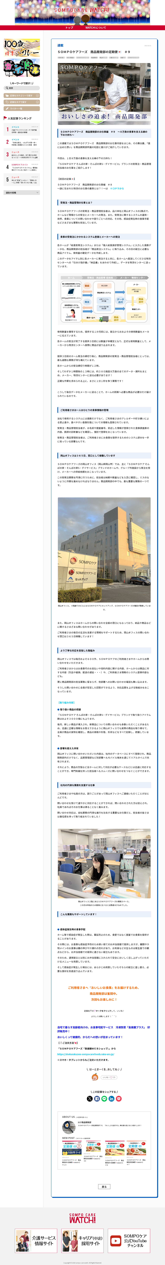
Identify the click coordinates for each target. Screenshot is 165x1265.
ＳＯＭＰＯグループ (133, 57)
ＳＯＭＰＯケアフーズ (83, 57)
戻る (104, 1186)
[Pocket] (119, 1099)
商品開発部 (94, 57)
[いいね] (111, 1077)
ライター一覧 (16, 108)
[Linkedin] (111, 1099)
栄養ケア (123, 57)
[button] (82, 12)
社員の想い (61, 57)
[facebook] (97, 1099)
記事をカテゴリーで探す (21, 95)
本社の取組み (70, 57)
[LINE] (104, 1099)
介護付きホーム (114, 57)
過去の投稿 (11, 192)
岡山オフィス (103, 57)
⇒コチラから (117, 188)
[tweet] (90, 1099)
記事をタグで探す (18, 101)
